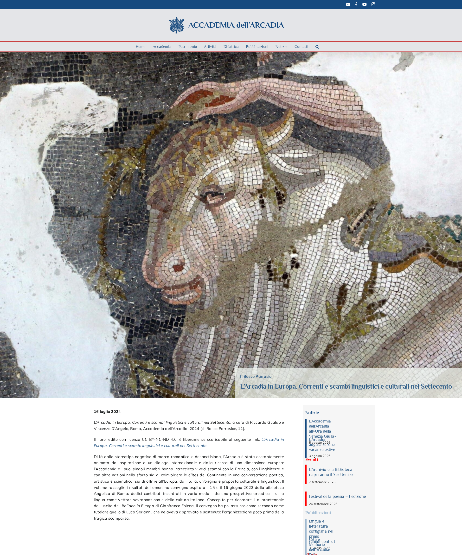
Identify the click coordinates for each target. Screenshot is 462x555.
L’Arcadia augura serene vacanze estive (322, 444)
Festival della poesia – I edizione (337, 496)
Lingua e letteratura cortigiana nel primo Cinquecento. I (322, 531)
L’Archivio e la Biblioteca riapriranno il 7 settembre (331, 472)
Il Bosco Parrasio (255, 376)
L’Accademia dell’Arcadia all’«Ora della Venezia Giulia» (322, 429)
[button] (317, 46)
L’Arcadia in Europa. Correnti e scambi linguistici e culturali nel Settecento (346, 386)
